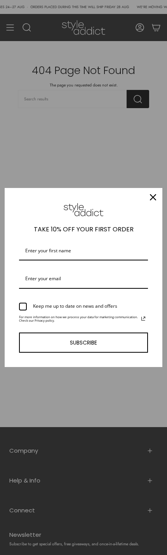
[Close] (153, 197)
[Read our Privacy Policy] (143, 318)
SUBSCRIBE (83, 342)
